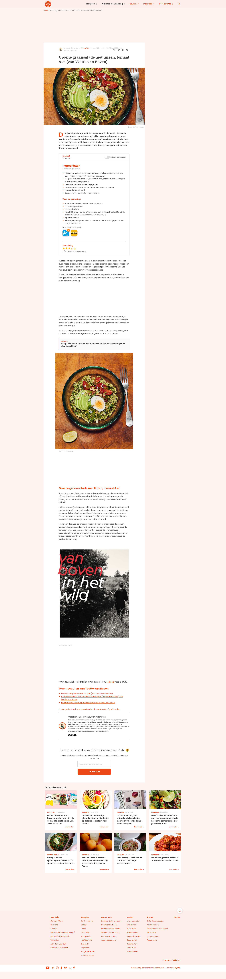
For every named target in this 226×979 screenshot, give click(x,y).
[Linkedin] (75, 735)
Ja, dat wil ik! (94, 772)
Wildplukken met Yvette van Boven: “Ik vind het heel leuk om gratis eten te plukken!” (93, 345)
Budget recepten (88, 951)
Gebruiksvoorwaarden (59, 947)
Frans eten (131, 947)
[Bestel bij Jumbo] (74, 233)
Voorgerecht (86, 936)
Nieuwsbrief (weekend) (59, 936)
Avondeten (85, 932)
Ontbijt (84, 925)
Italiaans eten (132, 932)
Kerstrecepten (87, 921)
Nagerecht (85, 947)
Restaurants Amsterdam (111, 921)
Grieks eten (131, 925)
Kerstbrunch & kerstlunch (157, 928)
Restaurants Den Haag (110, 932)
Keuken (133, 4)
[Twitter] (69, 735)
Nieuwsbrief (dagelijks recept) (62, 932)
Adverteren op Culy (58, 944)
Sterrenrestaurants (108, 936)
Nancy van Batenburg (71, 48)
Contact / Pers (56, 921)
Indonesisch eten (134, 936)
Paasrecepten (152, 936)
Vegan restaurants (108, 940)
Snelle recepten (87, 955)
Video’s (177, 917)
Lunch (83, 928)
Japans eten (132, 944)
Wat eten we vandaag (112, 4)
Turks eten (131, 928)
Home (46, 10)
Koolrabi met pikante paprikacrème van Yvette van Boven (88, 702)
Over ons (54, 925)
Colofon (53, 928)
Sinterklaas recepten (155, 921)
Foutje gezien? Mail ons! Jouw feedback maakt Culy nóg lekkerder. (89, 709)
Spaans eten (132, 940)
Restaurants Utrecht (109, 925)
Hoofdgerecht (86, 940)
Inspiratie (147, 4)
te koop (110, 682)
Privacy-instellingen (171, 960)
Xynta (177, 968)
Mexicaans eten (133, 921)
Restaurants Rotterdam (110, 928)
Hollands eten (132, 951)
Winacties (54, 940)
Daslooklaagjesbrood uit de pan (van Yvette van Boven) (87, 693)
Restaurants (165, 4)
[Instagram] (72, 735)
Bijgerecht (85, 944)
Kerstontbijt (151, 932)
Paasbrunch (152, 940)
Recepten (90, 4)
